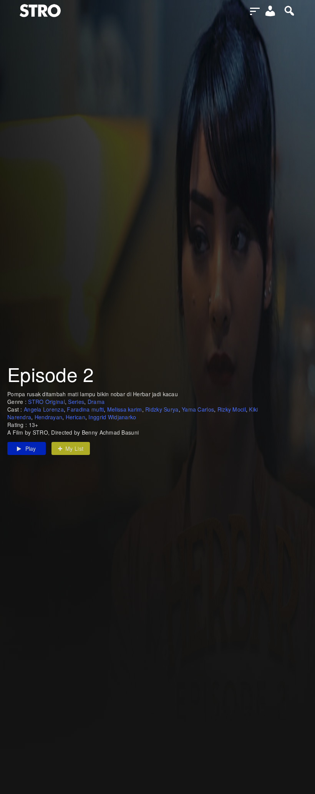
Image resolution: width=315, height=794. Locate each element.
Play (30, 448)
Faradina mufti (85, 409)
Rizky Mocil (231, 409)
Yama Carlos (198, 409)
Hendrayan (49, 417)
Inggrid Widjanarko (112, 417)
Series (76, 401)
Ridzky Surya (161, 409)
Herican (75, 417)
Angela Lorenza (44, 409)
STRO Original (46, 401)
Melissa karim (124, 409)
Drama (96, 401)
